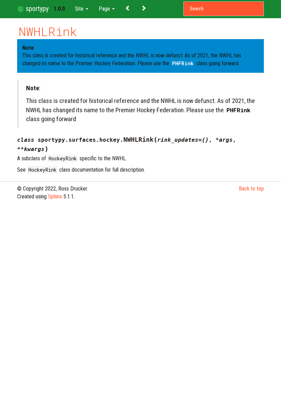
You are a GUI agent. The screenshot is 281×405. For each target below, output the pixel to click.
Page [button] (105, 8)
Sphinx (55, 196)
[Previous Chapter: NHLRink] (128, 7)
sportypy (36, 8)
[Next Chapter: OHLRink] (143, 7)
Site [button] (80, 8)
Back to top (251, 188)
